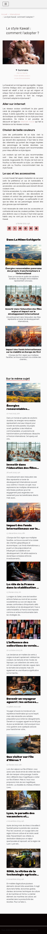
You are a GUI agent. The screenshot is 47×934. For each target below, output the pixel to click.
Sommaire (23, 70)
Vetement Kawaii (27, 122)
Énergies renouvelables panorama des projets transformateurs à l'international (24, 271)
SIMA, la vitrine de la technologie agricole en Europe (22, 874)
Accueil (4, 14)
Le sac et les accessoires (22, 78)
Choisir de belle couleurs (22, 76)
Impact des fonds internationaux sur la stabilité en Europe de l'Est (23, 350)
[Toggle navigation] (6, 4)
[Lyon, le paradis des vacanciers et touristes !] (23, 800)
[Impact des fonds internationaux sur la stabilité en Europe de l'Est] (23, 336)
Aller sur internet (22, 73)
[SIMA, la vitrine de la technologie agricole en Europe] (23, 858)
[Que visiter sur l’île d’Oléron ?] (23, 744)
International (15, 14)
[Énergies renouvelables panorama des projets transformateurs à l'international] (23, 255)
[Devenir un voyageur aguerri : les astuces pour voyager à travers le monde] (23, 686)
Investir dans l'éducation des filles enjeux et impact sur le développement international (23, 311)
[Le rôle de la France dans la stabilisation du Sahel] (23, 571)
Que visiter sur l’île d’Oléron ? (20, 758)
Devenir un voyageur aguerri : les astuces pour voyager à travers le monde (23, 703)
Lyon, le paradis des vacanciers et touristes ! (21, 816)
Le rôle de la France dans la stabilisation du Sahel (23, 587)
